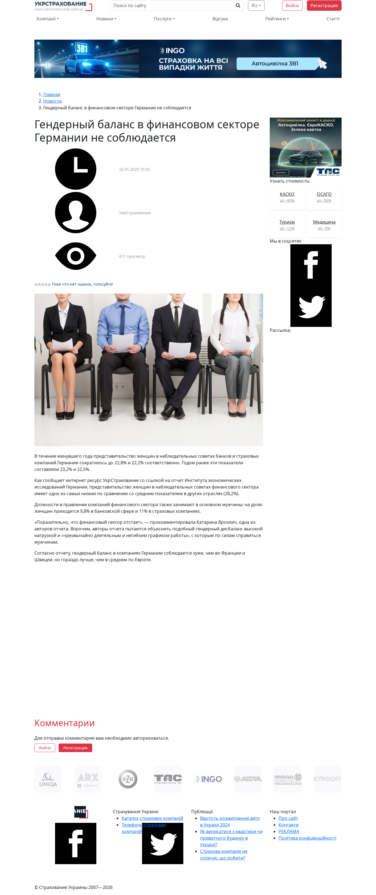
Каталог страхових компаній (152, 818)
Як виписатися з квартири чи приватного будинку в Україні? (231, 838)
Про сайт (288, 818)
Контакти (289, 825)
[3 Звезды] (42, 284)
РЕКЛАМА (289, 831)
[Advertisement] (148, 635)
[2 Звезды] (39, 284)
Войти (292, 5)
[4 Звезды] (46, 284)
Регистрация (324, 5)
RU (255, 5)
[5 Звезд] (49, 284)
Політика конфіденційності (307, 838)
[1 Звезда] (36, 284)
